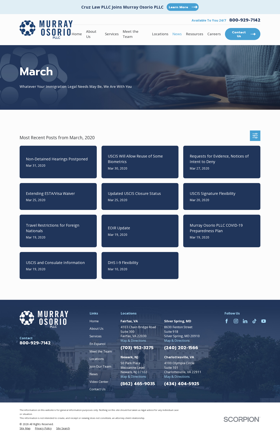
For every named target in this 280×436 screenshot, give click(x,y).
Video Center (99, 381)
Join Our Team (100, 366)
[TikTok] (254, 321)
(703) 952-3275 (137, 348)
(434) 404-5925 (181, 384)
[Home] (46, 29)
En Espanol (98, 344)
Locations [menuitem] (160, 33)
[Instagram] (236, 321)
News (94, 374)
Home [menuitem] (77, 33)
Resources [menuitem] (194, 33)
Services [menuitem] (112, 33)
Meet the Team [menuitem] (130, 34)
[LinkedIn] (245, 321)
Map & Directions (133, 340)
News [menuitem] (177, 33)
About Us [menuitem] (91, 34)
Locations (97, 359)
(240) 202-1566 (181, 348)
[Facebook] (226, 321)
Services (96, 336)
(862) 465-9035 (138, 384)
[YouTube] (263, 321)
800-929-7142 (244, 20)
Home (94, 321)
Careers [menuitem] (214, 33)
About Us (96, 328)
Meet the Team (101, 351)
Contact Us (98, 389)
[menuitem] (25, 428)
